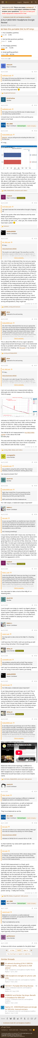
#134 (35, 656)
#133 (35, 630)
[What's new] (32, 2)
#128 (35, 462)
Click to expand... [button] (19, 258)
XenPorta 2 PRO (5, 1036)
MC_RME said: (6, 242)
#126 (35, 319)
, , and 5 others (15, 190)
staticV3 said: (6, 912)
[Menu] (2, 2)
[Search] (36, 2)
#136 (35, 719)
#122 (35, 105)
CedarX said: (5, 634)
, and (12, 307)
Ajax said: (5, 518)
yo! (6, 980)
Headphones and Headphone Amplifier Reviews (22, 970)
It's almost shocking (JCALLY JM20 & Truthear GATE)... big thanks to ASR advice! (18, 965)
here (25, 11)
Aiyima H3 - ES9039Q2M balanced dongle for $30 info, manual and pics (21, 1008)
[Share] (32, 72)
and (9, 93)
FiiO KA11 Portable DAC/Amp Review (19, 986)
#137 (35, 791)
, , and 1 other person (18, 779)
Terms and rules (13, 1030)
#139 (35, 908)
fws (6, 1011)
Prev (12, 950)
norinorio (7, 999)
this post (22, 348)
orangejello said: (7, 466)
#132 (35, 605)
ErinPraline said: (6, 206)
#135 (35, 681)
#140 (35, 943)
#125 (35, 238)
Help (30, 1030)
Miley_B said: (6, 795)
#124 (35, 203)
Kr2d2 (6, 970)
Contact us (4, 1030)
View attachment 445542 (9, 249)
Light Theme (6, 1027)
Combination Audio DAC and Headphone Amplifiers (21, 980)
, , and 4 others (13, 450)
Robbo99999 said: (7, 134)
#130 (35, 514)
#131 (35, 569)
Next (25, 950)
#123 (35, 131)
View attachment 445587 (9, 835)
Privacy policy (23, 1030)
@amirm (4, 137)
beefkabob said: (6, 75)
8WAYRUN (22, 1036)
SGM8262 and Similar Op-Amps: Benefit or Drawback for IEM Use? (20, 996)
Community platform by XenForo (16, 1033)
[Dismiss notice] (35, 7)
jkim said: (5, 827)
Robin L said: (6, 572)
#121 (35, 71)
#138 (35, 823)
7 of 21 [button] (19, 950)
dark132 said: (6, 685)
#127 (35, 365)
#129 (35, 485)
